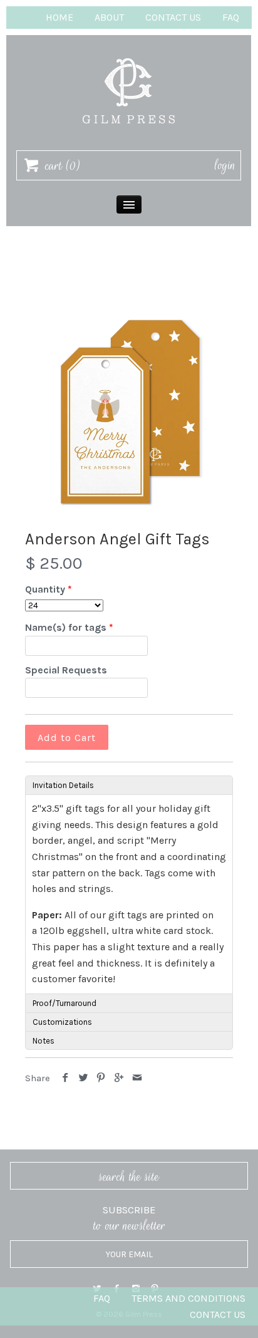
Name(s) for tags (65, 627)
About (109, 17)
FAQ (230, 17)
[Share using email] (136, 1078)
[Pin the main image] (101, 1078)
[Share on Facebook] (65, 1078)
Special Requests (66, 670)
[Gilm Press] (129, 52)
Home (59, 17)
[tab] (129, 784)
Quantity (45, 589)
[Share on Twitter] (83, 1078)
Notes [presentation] (43, 1040)
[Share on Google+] (119, 1078)
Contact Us (173, 17)
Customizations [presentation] (62, 1022)
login (225, 165)
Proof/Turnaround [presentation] (64, 1003)
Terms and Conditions (188, 1298)
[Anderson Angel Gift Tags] (129, 412)
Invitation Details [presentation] (63, 785)
